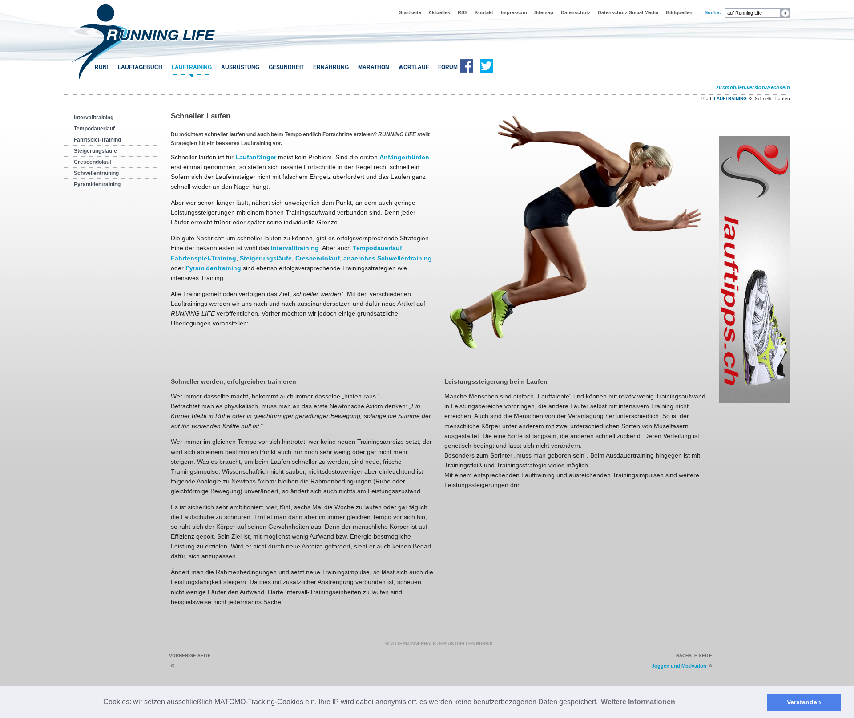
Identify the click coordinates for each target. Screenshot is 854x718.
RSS (462, 12)
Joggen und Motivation (679, 666)
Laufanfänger (255, 157)
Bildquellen (679, 12)
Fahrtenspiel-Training (203, 258)
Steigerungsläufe (95, 151)
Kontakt (484, 12)
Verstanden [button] (804, 702)
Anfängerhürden (404, 157)
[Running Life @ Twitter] (486, 71)
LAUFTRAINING (192, 67)
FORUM (448, 67)
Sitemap (543, 12)
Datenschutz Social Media (628, 12)
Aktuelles (439, 12)
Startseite (410, 12)
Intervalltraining (93, 117)
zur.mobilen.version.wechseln (753, 87)
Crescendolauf (92, 162)
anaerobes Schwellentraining (387, 258)
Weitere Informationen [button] (638, 702)
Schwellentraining (96, 173)
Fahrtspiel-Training (97, 140)
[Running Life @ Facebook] (466, 71)
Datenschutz (576, 12)
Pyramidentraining (97, 184)
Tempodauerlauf (94, 129)
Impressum (514, 12)
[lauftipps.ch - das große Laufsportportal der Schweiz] (754, 401)
